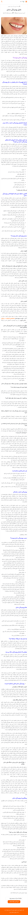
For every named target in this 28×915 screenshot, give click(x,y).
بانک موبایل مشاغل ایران (14, 912)
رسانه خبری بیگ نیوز (15, 6)
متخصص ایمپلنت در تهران (8, 318)
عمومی (9, 6)
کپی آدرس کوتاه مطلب (14, 902)
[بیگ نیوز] (22, 1)
